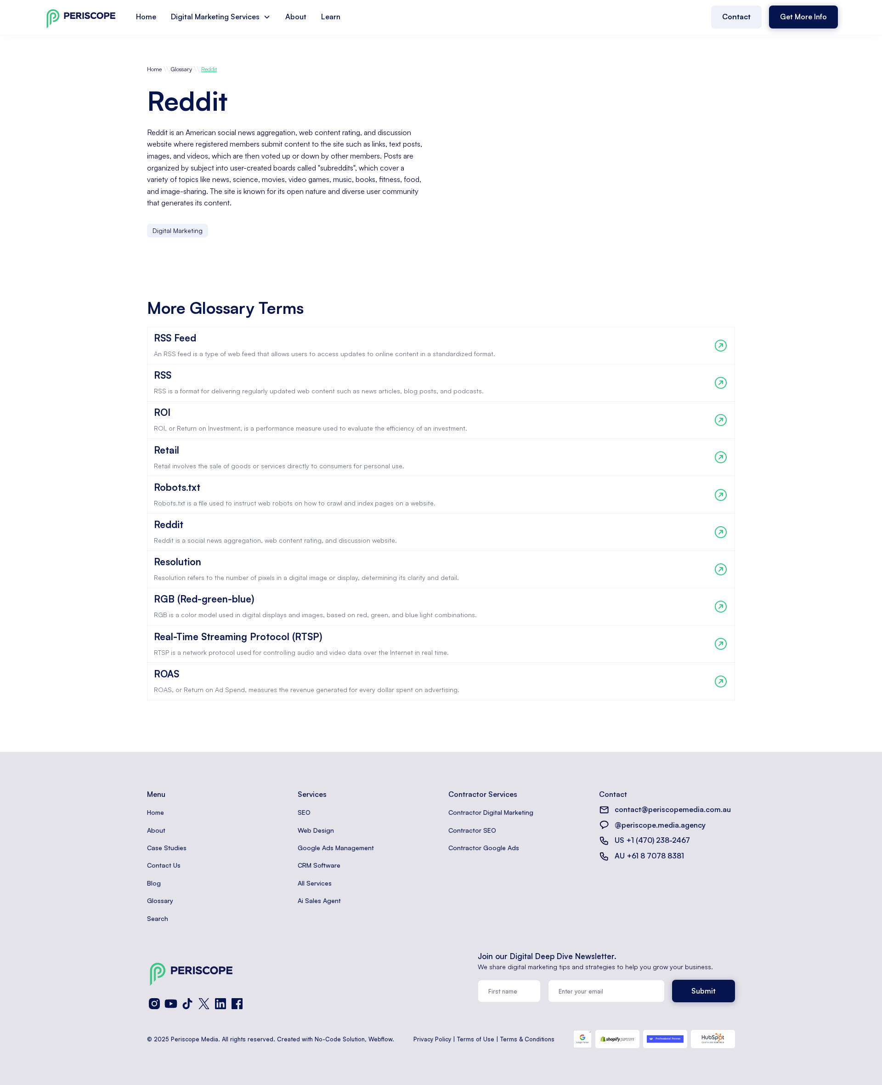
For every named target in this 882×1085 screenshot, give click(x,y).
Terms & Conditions (527, 1039)
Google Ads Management (336, 848)
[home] (81, 16)
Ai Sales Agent (319, 900)
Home (146, 16)
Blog (154, 883)
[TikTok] (187, 1003)
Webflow (380, 1039)
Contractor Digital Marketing (490, 812)
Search (157, 918)
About (295, 16)
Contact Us (164, 865)
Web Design (316, 830)
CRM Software (319, 865)
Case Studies (167, 848)
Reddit (209, 69)
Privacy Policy (432, 1039)
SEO (304, 812)
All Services (315, 883)
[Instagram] (154, 1003)
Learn (330, 16)
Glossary (181, 69)
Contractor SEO (472, 830)
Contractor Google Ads (483, 848)
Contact (736, 16)
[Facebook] (237, 1003)
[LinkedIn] (220, 1003)
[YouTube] (171, 1003)
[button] (221, 17)
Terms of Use (475, 1039)
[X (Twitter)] (204, 1003)
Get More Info (803, 16)
